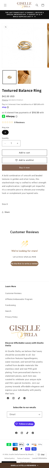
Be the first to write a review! (24, 263)
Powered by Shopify (26, 454)
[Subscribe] (39, 414)
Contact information (39, 458)
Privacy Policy (11, 317)
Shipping (5, 100)
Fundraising (10, 305)
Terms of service (23, 458)
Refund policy (10, 458)
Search (8, 311)
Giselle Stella (14, 454)
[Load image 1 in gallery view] (9, 77)
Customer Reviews (13, 293)
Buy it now (24, 167)
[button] (24, 465)
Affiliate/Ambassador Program (19, 299)
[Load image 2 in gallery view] (24, 77)
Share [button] (7, 212)
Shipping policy (25, 462)
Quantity (5, 138)
